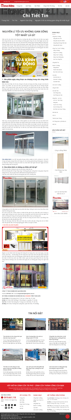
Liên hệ (67, 6)
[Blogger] (6, 408)
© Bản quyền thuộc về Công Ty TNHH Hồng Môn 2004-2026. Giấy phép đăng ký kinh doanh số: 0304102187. (18, 416)
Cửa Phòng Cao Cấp (57, 95)
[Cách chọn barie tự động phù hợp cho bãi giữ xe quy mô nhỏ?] (58, 355)
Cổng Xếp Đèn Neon (57, 45)
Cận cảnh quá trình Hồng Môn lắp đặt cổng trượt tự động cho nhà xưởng (35, 368)
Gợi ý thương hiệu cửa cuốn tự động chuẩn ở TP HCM (34, 337)
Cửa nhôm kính (6, 159)
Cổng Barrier (56, 67)
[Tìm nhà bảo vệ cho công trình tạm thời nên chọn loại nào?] (12, 324)
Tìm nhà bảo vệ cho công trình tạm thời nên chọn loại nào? (12, 337)
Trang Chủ (19, 6)
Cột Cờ (54, 115)
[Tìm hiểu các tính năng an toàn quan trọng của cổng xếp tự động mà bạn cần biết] (12, 355)
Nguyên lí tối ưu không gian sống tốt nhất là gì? (52, 20)
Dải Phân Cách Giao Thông (59, 109)
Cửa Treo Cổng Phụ (57, 59)
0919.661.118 (7, 1)
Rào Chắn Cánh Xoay (58, 72)
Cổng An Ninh (55, 87)
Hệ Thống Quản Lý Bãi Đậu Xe (59, 121)
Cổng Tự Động (56, 50)
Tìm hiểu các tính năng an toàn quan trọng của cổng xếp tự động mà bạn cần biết (12, 368)
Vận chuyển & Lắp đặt (26, 417)
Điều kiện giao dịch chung (15, 418)
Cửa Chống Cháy (57, 92)
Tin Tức (60, 6)
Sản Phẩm (37, 6)
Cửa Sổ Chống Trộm (57, 107)
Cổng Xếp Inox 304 (57, 38)
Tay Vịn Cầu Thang (57, 104)
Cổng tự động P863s (61, 150)
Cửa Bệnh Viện (56, 81)
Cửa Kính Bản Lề (57, 77)
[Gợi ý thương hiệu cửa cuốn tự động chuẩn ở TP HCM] (35, 324)
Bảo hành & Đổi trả (15, 417)
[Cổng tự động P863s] (60, 141)
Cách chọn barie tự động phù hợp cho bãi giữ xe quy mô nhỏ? (58, 367)
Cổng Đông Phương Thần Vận (59, 43)
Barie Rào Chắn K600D (60, 213)
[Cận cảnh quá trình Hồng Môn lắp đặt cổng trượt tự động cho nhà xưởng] (35, 355)
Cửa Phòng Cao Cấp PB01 (61, 171)
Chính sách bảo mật (5, 417)
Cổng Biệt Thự (55, 62)
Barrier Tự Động (56, 65)
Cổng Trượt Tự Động (57, 54)
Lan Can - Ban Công (57, 100)
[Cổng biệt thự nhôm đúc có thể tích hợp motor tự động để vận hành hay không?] (58, 324)
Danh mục (56, 32)
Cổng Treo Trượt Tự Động (58, 48)
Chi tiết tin (35, 15)
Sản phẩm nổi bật (58, 130)
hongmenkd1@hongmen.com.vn (21, 1)
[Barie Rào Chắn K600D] (60, 205)
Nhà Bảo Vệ (55, 112)
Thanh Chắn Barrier (57, 69)
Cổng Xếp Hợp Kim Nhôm (59, 40)
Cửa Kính (54, 75)
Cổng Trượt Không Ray (58, 57)
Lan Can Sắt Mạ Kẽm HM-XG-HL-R (61, 192)
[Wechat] (12, 408)
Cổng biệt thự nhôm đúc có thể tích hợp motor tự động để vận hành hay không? (57, 338)
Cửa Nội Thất (55, 90)
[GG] (9, 405)
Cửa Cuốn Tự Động (56, 84)
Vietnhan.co (67, 414)
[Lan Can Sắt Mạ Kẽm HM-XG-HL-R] (60, 179)
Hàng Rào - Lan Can (57, 98)
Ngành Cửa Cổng (26, 20)
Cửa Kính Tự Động (57, 79)
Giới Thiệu (28, 6)
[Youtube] (15, 405)
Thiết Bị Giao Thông (57, 118)
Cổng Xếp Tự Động (56, 36)
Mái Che (54, 124)
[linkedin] (12, 405)
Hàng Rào (55, 102)
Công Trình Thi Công (49, 6)
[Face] (6, 405)
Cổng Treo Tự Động (57, 52)
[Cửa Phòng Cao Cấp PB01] (60, 161)
